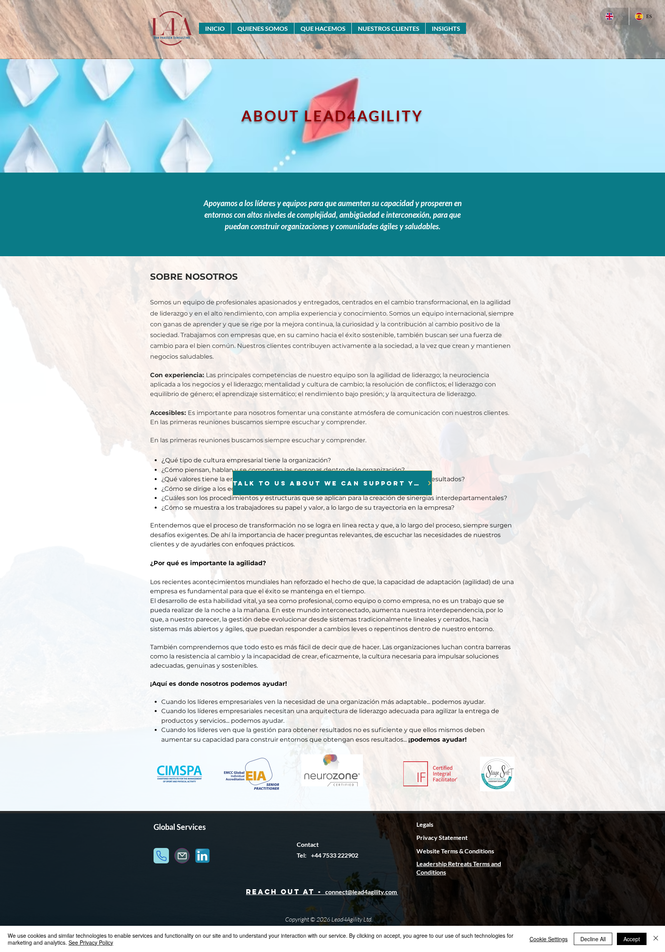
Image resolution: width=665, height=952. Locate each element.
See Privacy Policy (91, 942)
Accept (631, 939)
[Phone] (161, 855)
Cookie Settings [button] (549, 939)
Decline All (593, 939)
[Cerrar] (655, 939)
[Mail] (182, 855)
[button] (262, 28)
